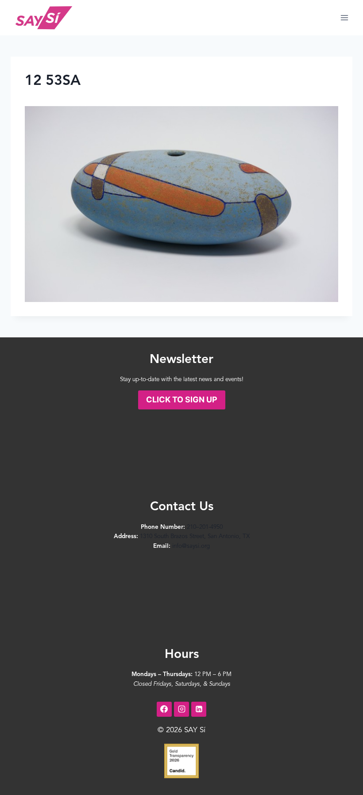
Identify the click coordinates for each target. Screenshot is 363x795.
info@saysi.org (191, 546)
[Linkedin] (198, 709)
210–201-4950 (205, 527)
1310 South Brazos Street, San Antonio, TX (195, 536)
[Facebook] (164, 709)
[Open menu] (344, 17)
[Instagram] (181, 709)
